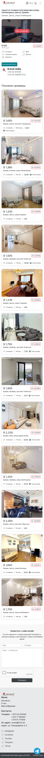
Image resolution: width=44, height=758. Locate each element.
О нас (3, 703)
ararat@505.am (13, 723)
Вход (31, 3)
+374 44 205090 (18, 714)
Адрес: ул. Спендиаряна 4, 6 (14, 725)
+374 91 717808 (18, 720)
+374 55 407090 (14, 72)
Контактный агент (9, 64)
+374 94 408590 (14, 75)
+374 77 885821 (18, 717)
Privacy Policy (38, 755)
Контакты (5, 701)
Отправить (22, 680)
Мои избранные (8, 706)
